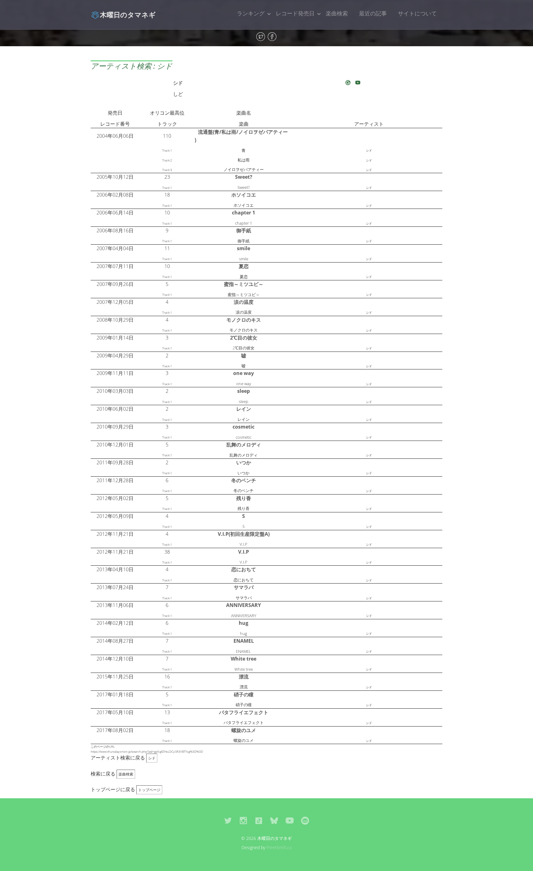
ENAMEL (243, 640)
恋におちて (243, 569)
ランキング (251, 13)
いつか (243, 462)
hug (243, 623)
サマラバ (244, 587)
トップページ (149, 789)
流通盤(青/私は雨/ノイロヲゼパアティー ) (241, 135)
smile (243, 248)
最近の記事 (373, 13)
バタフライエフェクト (243, 712)
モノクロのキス (243, 319)
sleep (243, 391)
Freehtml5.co (279, 847)
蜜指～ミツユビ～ (243, 284)
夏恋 (244, 266)
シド (178, 82)
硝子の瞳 (244, 694)
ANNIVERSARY (243, 605)
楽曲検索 (337, 13)
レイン (243, 408)
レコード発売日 (295, 13)
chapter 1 (243, 212)
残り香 (243, 498)
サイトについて (417, 13)
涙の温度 (244, 302)
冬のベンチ (243, 480)
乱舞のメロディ (243, 444)
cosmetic (243, 426)
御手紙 (243, 230)
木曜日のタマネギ (128, 14)
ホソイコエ (243, 194)
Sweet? (243, 176)
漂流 (244, 676)
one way (243, 373)
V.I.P (243, 551)
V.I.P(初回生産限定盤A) (244, 534)
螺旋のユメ (243, 730)
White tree (243, 658)
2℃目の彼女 (243, 337)
